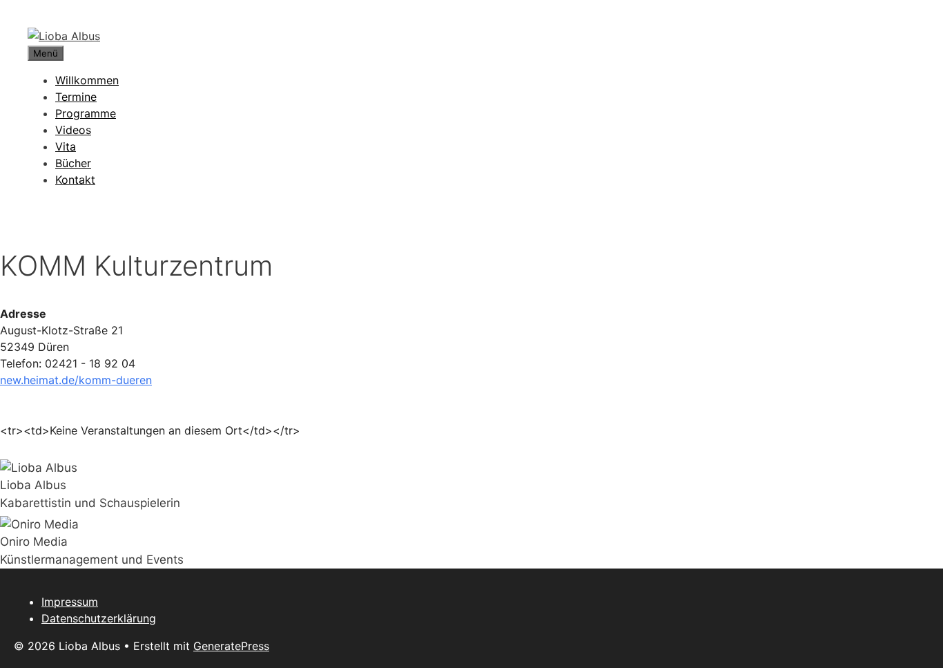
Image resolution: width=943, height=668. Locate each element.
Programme (85, 113)
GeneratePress (231, 646)
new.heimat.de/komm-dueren (76, 380)
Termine (76, 97)
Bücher (73, 163)
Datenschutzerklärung (98, 618)
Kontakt (75, 180)
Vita (65, 146)
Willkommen (87, 80)
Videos (73, 130)
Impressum (69, 602)
